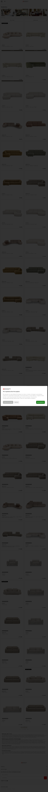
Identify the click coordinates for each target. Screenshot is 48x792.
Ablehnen (16, 402)
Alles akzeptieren (40, 402)
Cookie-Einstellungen (8, 402)
